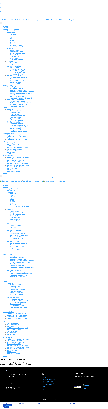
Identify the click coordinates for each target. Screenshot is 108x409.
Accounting (7, 85)
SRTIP (12, 40)
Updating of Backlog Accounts (21, 93)
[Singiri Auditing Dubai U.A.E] (11, 181)
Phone (7, 407)
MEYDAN (13, 34)
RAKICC (13, 64)
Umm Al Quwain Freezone (19, 47)
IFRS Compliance (16, 117)
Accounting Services (17, 88)
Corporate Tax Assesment (16, 138)
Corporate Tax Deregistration (17, 136)
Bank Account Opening (18, 77)
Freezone (10, 32)
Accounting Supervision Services (22, 98)
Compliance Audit (16, 120)
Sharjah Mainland (16, 52)
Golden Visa (14, 79)
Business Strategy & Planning (17, 163)
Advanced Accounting (15, 99)
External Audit (15, 112)
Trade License (15, 67)
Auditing (10, 109)
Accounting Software (18, 106)
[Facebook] (54, 4)
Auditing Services (16, 111)
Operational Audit (16, 119)
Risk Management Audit (19, 125)
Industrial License (16, 74)
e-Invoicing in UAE (13, 171)
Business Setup (12, 31)
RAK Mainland (15, 56)
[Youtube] (54, 10)
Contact (45, 388)
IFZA (11, 36)
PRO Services (15, 83)
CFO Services (11, 170)
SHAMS (12, 42)
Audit (5, 107)
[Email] (45, 403)
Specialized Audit (13, 122)
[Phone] (28, 403)
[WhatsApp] (4, 405)
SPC (11, 44)
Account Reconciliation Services (22, 91)
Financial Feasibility (14, 162)
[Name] (11, 403)
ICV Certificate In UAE (14, 168)
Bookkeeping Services (18, 90)
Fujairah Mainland (16, 59)
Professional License (17, 69)
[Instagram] (54, 7)
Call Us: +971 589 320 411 (9, 359)
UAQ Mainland (15, 58)
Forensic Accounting (17, 101)
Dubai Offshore (15, 63)
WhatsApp (8, 405)
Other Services (8, 155)
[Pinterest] (54, 13)
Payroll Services (16, 95)
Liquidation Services (14, 159)
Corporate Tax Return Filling (17, 139)
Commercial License (17, 72)
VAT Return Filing (13, 151)
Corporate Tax (8, 133)
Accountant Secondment (19, 104)
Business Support (13, 75)
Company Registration (11, 29)
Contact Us (53, 178)
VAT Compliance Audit (15, 149)
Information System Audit (19, 127)
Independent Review (17, 130)
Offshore (10, 61)
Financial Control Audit (18, 131)
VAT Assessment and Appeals (17, 147)
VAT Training (11, 152)
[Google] (54, 9)
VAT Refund (11, 154)
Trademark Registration (18, 80)
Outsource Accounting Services (21, 103)
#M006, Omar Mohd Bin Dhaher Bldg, (14, 364)
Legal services (15, 82)
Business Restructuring (15, 167)
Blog (5, 173)
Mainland (10, 48)
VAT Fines (10, 146)
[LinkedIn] (54, 5)
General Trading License (19, 71)
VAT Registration (13, 143)
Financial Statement (17, 115)
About (5, 28)
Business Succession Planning (18, 165)
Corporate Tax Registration (16, 135)
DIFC (12, 39)
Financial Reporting (17, 96)
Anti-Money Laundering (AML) (18, 157)
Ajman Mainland (16, 55)
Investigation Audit (17, 123)
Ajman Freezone (16, 45)
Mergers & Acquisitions (15, 160)
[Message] (61, 403)
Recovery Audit (15, 128)
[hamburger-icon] (1, 23)
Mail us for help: (6, 363)
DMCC (12, 37)
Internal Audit (15, 114)
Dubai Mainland (15, 50)
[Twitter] (54, 12)
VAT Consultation (13, 144)
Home (5, 26)
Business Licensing (14, 66)
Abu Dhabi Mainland (17, 53)
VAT (4, 141)
